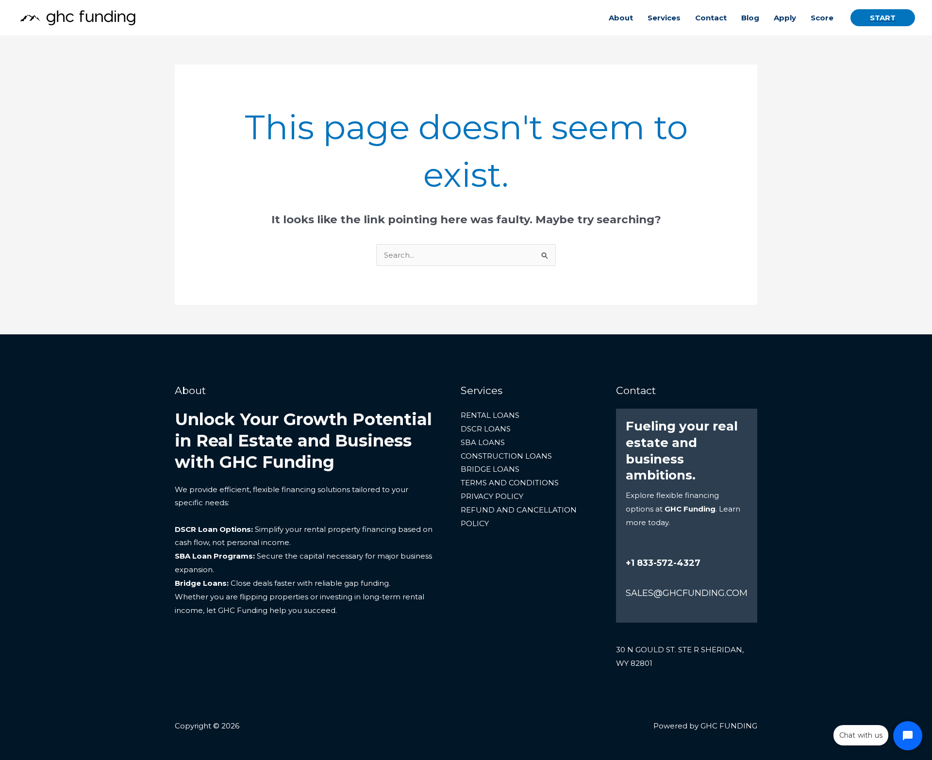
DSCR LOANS (486, 428)
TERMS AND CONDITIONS (510, 482)
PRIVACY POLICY (492, 496)
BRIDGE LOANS (490, 469)
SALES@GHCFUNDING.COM (687, 593)
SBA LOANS (483, 442)
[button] (882, 17)
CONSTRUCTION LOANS (506, 456)
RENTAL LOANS (490, 415)
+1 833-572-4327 (663, 563)
